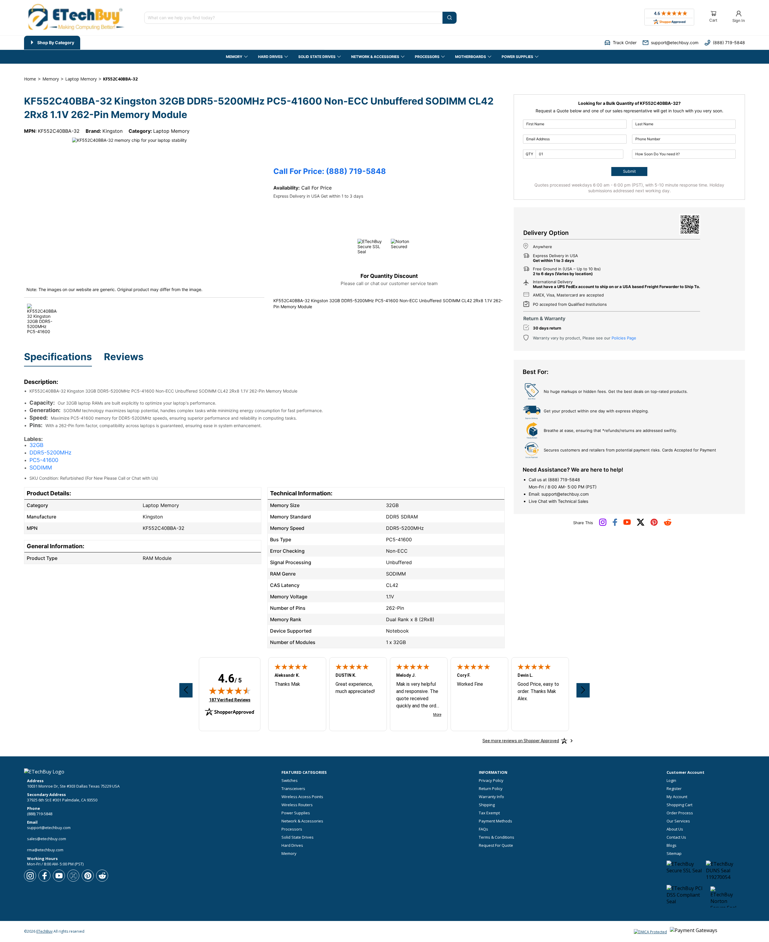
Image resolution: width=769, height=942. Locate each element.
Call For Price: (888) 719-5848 (329, 171)
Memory (288, 853)
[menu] (174, 43)
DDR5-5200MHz (50, 452)
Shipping (487, 805)
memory (50, 79)
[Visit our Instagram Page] (602, 524)
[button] (620, 42)
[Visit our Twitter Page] (640, 524)
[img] (230, 690)
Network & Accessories (302, 821)
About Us (675, 829)
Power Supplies (295, 813)
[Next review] (583, 690)
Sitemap (674, 853)
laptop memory (81, 79)
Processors (291, 829)
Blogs (671, 845)
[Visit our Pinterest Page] (654, 524)
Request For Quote (496, 845)
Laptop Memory (171, 131)
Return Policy (491, 789)
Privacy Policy (491, 780)
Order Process (680, 813)
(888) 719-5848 (564, 479)
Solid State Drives (297, 837)
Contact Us (676, 837)
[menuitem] (52, 43)
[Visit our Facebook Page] (614, 524)
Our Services (678, 821)
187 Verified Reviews (230, 699)
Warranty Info (491, 797)
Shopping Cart (679, 805)
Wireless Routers (297, 805)
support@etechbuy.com (565, 494)
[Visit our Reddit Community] (667, 524)
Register (674, 789)
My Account (677, 797)
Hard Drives (292, 845)
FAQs (483, 829)
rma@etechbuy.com (45, 849)
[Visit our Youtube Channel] (627, 523)
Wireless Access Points (302, 797)
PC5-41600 (43, 460)
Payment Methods (495, 821)
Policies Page (624, 338)
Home (30, 79)
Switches (289, 780)
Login (671, 780)
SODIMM (40, 467)
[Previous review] (186, 690)
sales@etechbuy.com (46, 838)
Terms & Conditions (496, 837)
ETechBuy (44, 931)
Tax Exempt (489, 813)
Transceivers (293, 789)
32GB (36, 445)
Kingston (112, 131)
